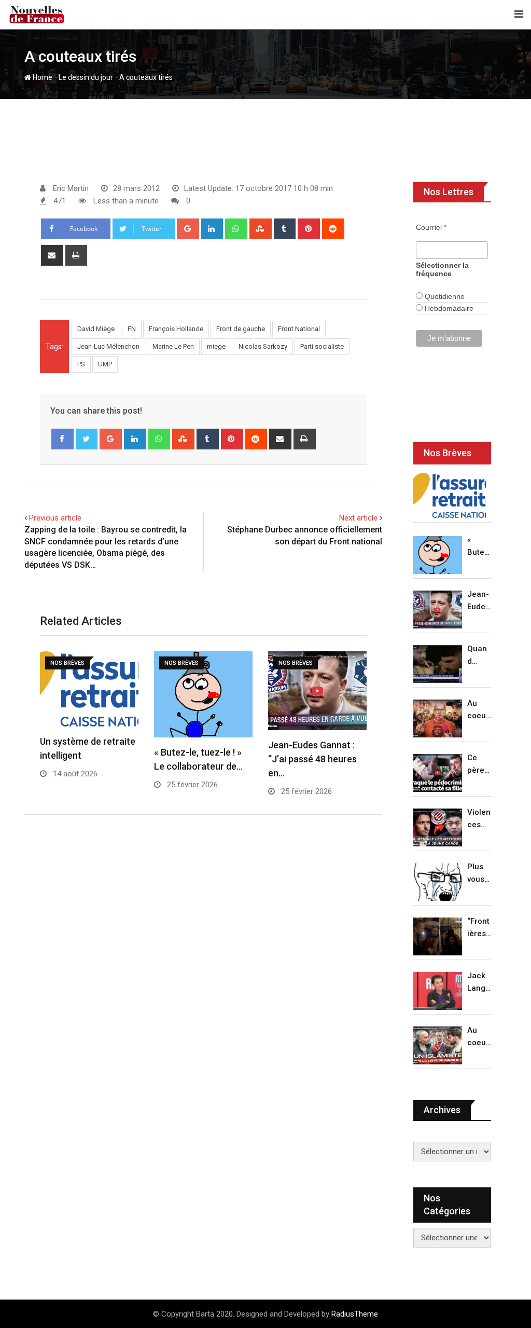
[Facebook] (62, 439)
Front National (299, 329)
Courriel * (431, 227)
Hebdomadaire (448, 308)
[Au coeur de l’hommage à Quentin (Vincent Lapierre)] (437, 718)
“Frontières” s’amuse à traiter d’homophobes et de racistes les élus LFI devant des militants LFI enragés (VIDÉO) (479, 928)
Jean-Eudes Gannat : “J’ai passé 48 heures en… (312, 759)
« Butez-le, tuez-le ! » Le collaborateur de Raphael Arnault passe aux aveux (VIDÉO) (479, 546)
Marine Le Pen (173, 346)
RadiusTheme (354, 1314)
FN (132, 329)
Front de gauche (240, 329)
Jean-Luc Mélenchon (108, 346)
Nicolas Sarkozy (263, 346)
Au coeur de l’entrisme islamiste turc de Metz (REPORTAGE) (479, 1037)
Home (41, 77)
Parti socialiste (322, 346)
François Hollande (176, 329)
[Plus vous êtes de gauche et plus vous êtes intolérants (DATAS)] (437, 882)
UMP (105, 364)
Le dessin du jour (86, 77)
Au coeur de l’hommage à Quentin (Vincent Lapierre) (479, 710)
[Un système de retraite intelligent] (449, 495)
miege (216, 346)
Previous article (55, 518)
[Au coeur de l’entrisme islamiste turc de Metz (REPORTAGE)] (437, 1045)
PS (81, 364)
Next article (358, 518)
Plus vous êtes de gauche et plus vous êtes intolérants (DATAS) (479, 873)
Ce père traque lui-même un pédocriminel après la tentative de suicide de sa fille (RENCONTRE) (479, 764)
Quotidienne (444, 296)
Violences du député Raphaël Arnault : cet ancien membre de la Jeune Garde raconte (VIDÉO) (479, 819)
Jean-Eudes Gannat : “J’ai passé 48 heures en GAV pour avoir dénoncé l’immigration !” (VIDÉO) (479, 601)
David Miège (96, 329)
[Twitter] (87, 439)
